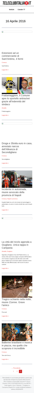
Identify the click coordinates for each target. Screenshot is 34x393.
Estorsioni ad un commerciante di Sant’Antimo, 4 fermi (12, 56)
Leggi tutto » (5, 69)
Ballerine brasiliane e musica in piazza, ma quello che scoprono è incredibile (17, 345)
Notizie (11, 9)
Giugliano (9, 251)
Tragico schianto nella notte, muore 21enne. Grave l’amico (17, 302)
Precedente (16, 368)
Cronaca (4, 62)
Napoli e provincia (12, 199)
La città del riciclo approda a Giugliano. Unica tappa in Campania (16, 245)
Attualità (4, 108)
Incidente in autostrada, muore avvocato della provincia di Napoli (14, 192)
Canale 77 (21, 9)
